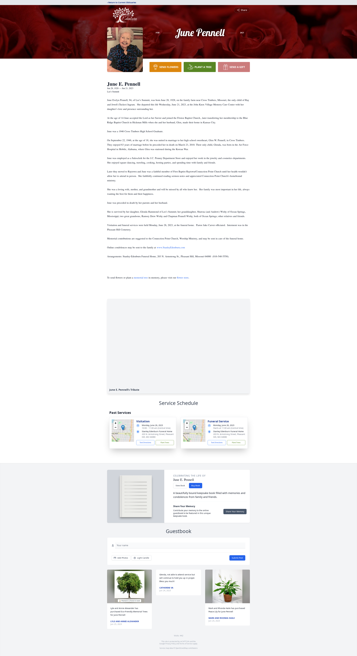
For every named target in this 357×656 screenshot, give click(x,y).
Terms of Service (186, 643)
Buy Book (195, 485)
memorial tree (141, 277)
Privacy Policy (170, 643)
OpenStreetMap (181, 648)
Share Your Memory (235, 511)
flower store (183, 277)
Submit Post (237, 557)
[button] (123, 428)
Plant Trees (165, 442)
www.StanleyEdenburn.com (171, 247)
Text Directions (145, 442)
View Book (180, 485)
